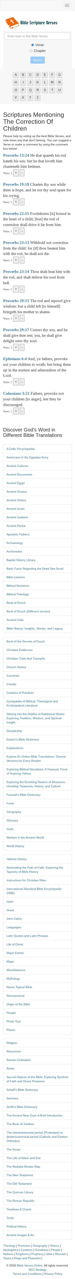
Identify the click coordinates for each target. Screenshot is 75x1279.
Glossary (12, 820)
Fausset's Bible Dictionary (23, 794)
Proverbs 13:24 (16, 155)
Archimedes (14, 551)
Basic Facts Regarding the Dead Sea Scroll (34, 568)
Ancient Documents (19, 474)
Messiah (60, 1254)
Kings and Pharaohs (27, 1258)
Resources (13, 1051)
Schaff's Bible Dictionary (22, 1089)
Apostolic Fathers (17, 534)
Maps (10, 961)
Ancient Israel (15, 508)
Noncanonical (15, 995)
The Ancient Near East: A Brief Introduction (34, 1115)
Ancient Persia (15, 525)
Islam (10, 901)
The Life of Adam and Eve (23, 1158)
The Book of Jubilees (20, 1124)
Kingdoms (22, 1254)
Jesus (10, 910)
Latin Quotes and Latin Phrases (27, 935)
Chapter (40, 51)
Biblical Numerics (17, 585)
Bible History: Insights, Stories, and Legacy (34, 628)
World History (15, 846)
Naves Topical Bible (19, 987)
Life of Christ (14, 944)
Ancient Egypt (15, 483)
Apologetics (10, 1249)
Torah (10, 1218)
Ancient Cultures (17, 466)
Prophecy (37, 1254)
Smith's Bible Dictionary (21, 1107)
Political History (16, 1226)
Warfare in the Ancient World (25, 837)
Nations (8, 1254)
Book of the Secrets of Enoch (25, 641)
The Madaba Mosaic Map (23, 1166)
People (11, 1012)
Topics (7, 1258)
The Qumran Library (19, 1192)
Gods (10, 829)
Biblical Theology (17, 594)
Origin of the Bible (18, 1004)
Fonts (10, 803)
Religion (11, 1042)
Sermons (12, 1098)
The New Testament (19, 1175)
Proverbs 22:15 (16, 213)
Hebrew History (16, 859)
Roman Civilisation (18, 1060)
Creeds (11, 684)
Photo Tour (13, 1021)
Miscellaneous (15, 970)
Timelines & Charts (18, 1209)
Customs (26, 1249)
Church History (16, 667)
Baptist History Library (20, 560)
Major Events (15, 953)
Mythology (13, 978)
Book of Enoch (16, 602)
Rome (10, 1068)
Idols (49, 1254)
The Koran (13, 1149)
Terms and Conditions (27, 1273)
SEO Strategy (37, 1269)
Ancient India (15, 620)
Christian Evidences (19, 650)
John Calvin (14, 918)
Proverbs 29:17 (16, 330)
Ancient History (16, 500)
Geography (13, 812)
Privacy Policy (53, 1273)
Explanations (14, 748)
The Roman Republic (20, 1200)
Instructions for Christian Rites (26, 880)
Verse (39, 45)
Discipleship (14, 731)
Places (10, 1030)
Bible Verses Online (29, 1265)
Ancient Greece (16, 491)
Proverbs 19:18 (16, 184)
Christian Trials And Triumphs (25, 658)
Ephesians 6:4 (15, 359)
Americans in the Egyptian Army (27, 457)
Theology (9, 1245)
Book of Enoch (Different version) (28, 611)
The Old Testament (19, 1183)
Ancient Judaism (17, 517)
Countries (12, 675)
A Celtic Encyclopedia (20, 448)
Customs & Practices (20, 692)
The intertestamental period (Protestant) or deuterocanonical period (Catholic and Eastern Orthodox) (37, 1137)
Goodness (42, 1249)
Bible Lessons (15, 577)
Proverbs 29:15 (16, 301)
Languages (13, 927)
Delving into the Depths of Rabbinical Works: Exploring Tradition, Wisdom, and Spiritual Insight (35, 718)
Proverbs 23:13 (16, 242)
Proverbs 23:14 (16, 271)
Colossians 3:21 (16, 393)
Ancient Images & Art (20, 1235)
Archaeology (14, 543)
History (54, 1245)
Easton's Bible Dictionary (22, 739)
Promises (24, 1245)
